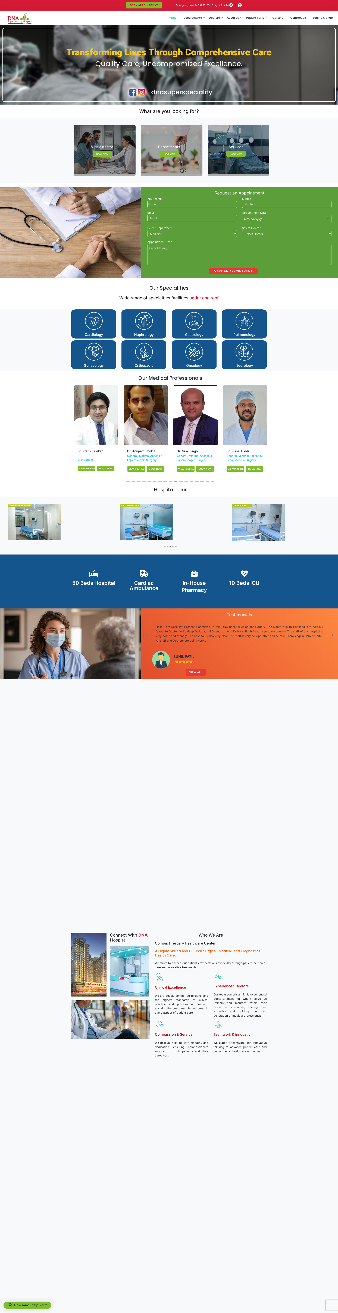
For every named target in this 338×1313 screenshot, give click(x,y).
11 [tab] (181, 481)
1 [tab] (128, 481)
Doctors (214, 18)
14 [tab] (197, 481)
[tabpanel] (96, 430)
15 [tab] (202, 481)
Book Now (105, 468)
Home (172, 18)
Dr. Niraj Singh (137, 451)
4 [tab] (144, 481)
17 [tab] (212, 481)
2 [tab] (133, 481)
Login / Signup (323, 18)
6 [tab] (154, 481)
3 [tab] (138, 481)
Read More (169, 153)
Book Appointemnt (144, 5)
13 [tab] (191, 481)
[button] (164, 547)
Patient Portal (255, 18)
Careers (277, 18)
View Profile (87, 468)
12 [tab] (186, 481)
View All (195, 672)
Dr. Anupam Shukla (91, 451)
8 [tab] (165, 481)
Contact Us (298, 18)
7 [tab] (160, 481)
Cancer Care (234, 459)
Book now (102, 153)
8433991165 (202, 5)
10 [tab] (175, 481)
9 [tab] (170, 481)
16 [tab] (207, 481)
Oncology (251, 459)
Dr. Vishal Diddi (188, 451)
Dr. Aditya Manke (239, 451)
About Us (233, 18)
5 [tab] (149, 481)
